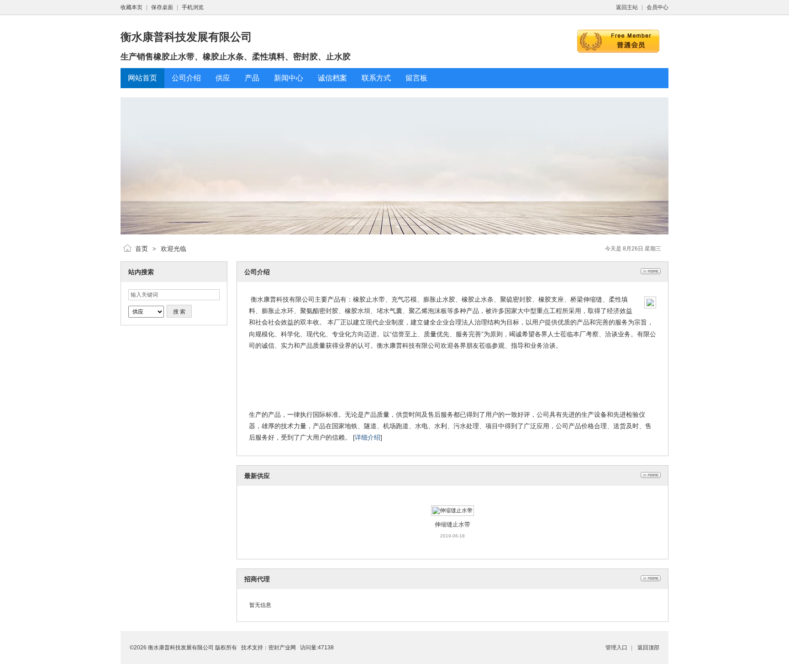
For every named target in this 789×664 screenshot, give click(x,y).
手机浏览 (193, 7)
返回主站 (627, 7)
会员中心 (657, 7)
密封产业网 (282, 647)
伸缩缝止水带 (452, 524)
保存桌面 (162, 7)
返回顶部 (648, 647)
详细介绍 (367, 437)
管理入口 (616, 647)
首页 (141, 248)
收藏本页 (131, 7)
